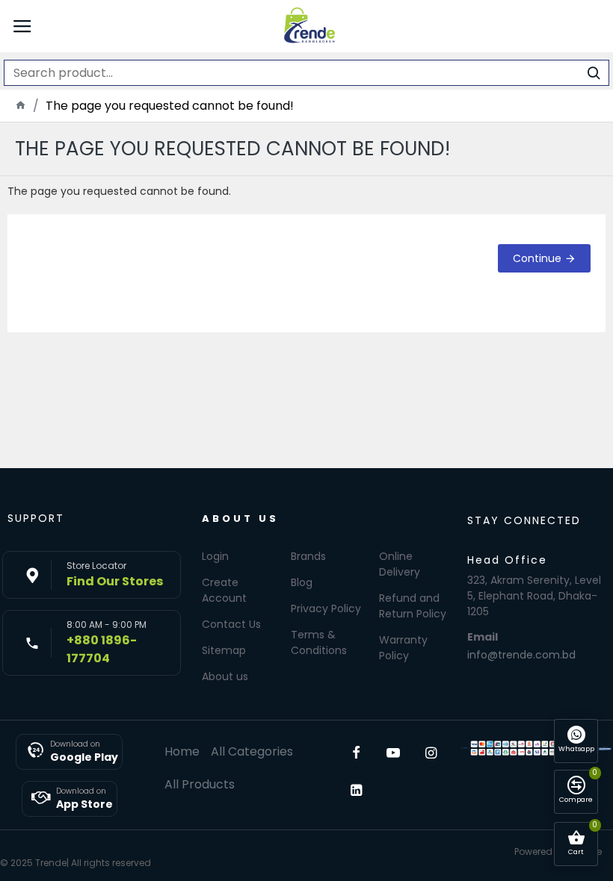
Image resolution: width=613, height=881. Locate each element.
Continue (537, 258)
